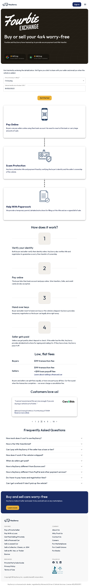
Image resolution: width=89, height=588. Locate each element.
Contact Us (56, 537)
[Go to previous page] (32, 421)
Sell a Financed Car (12, 540)
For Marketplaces (59, 544)
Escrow (7, 554)
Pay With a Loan (10, 533)
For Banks (56, 551)
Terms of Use (9, 570)
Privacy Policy (9, 566)
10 (54, 421)
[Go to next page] (56, 421)
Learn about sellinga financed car (48, 374)
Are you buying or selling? (12, 77)
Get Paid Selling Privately (14, 537)
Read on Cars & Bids (22, 413)
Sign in (76, 4)
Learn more (12, 508)
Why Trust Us (57, 533)
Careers (55, 540)
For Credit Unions (59, 547)
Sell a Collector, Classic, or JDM (16, 547)
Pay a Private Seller (12, 530)
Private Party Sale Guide (14, 563)
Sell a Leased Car (11, 544)
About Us (56, 530)
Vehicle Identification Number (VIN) (15, 85)
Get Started (44, 98)
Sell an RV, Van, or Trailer (14, 551)
